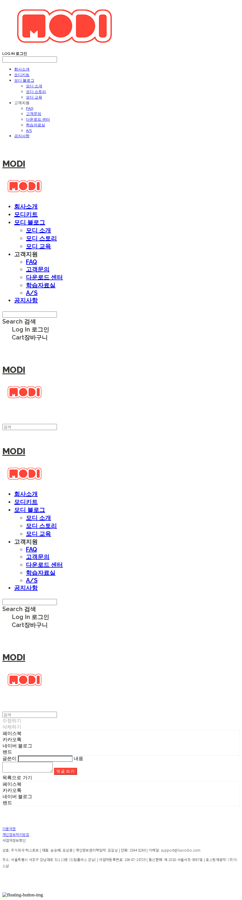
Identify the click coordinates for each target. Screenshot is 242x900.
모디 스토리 (36, 91)
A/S (29, 130)
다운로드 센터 (38, 119)
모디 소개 (34, 86)
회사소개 (22, 69)
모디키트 (22, 74)
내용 (78, 758)
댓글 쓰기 (65, 771)
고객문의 (33, 113)
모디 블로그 (24, 80)
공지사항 (22, 135)
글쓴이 (9, 758)
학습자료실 (35, 125)
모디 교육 (34, 97)
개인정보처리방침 (15, 834)
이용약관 (9, 828)
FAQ (29, 108)
